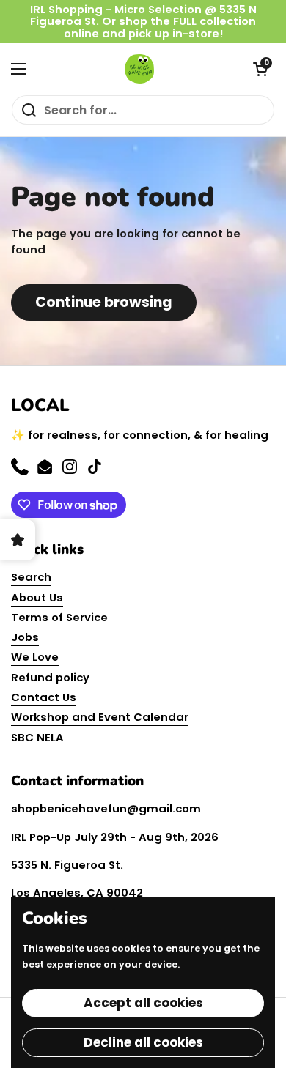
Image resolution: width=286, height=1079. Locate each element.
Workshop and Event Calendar (99, 716)
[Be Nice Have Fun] (139, 69)
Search (31, 577)
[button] (260, 69)
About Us (37, 597)
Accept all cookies (143, 1003)
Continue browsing (103, 302)
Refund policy (50, 677)
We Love (35, 656)
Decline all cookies (143, 1042)
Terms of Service (59, 617)
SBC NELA (37, 737)
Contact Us (43, 697)
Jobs (25, 637)
